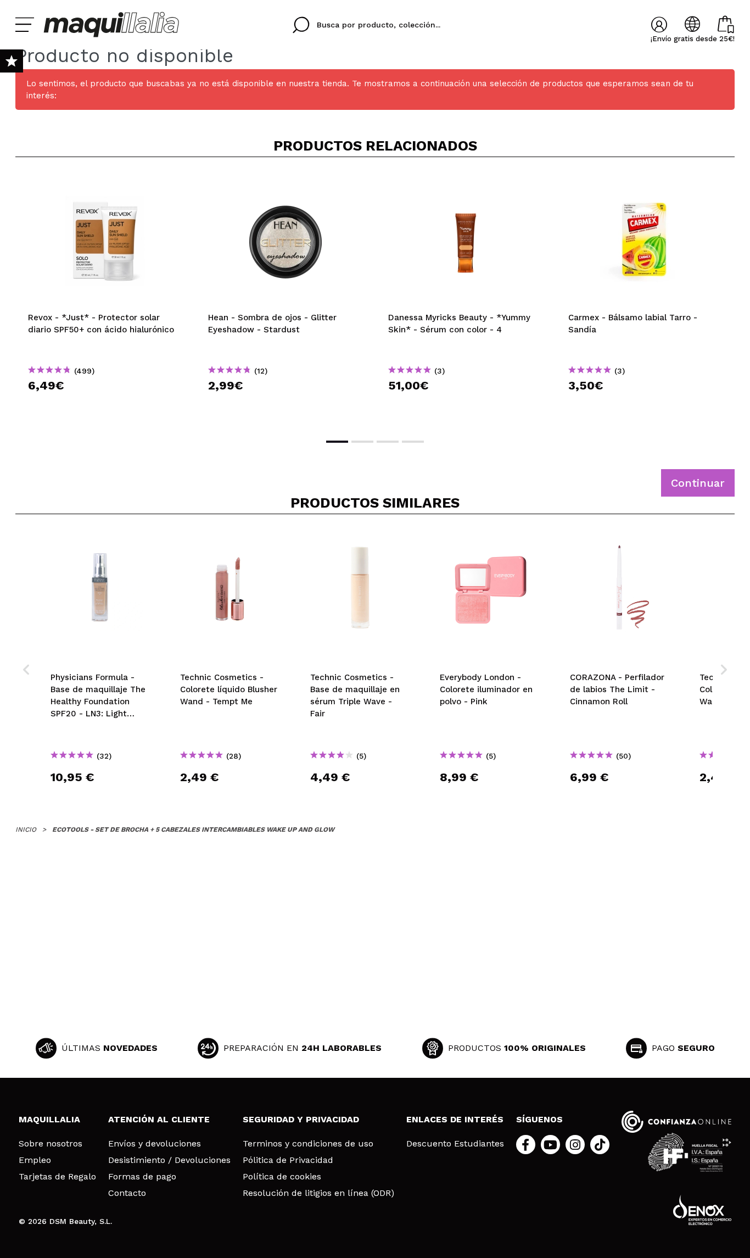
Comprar (105, 405)
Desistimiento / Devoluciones (169, 1160)
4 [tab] (413, 442)
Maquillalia (49, 1119)
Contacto (127, 1193)
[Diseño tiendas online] (702, 1210)
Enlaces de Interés (454, 1119)
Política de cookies (282, 1176)
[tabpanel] (105, 296)
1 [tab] (337, 442)
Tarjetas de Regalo (57, 1176)
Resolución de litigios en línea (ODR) (318, 1193)
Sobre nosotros (50, 1143)
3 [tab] (388, 442)
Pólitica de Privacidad (288, 1160)
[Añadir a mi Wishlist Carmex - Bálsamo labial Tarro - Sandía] (645, 183)
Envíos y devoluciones (154, 1143)
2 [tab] (362, 442)
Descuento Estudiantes (455, 1143)
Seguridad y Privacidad (301, 1119)
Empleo (35, 1160)
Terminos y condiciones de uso (308, 1143)
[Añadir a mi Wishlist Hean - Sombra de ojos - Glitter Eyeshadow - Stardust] (285, 183)
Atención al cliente (159, 1119)
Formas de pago (142, 1176)
